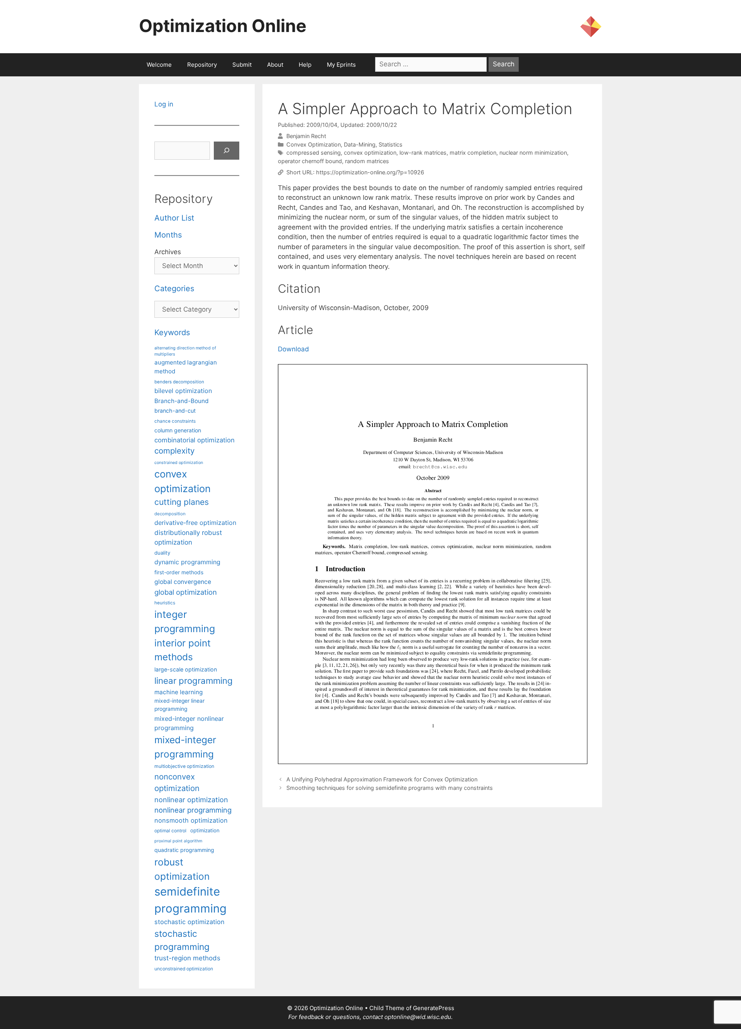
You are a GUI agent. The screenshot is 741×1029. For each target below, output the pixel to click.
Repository (202, 64)
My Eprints (341, 64)
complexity (174, 450)
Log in (163, 104)
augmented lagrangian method (185, 367)
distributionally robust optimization (188, 537)
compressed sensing (313, 152)
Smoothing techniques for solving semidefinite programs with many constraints (389, 787)
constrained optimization (178, 462)
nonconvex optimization (177, 782)
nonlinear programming (193, 810)
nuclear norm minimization (533, 152)
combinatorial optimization (194, 440)
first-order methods (178, 572)
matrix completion (473, 152)
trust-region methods (187, 958)
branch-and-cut (175, 410)
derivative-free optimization (195, 522)
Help (305, 64)
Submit (242, 64)
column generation (177, 430)
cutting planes (181, 502)
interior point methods (182, 650)
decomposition (170, 513)
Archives (167, 252)
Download (293, 349)
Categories (174, 288)
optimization (205, 830)
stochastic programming (182, 940)
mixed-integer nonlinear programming (189, 723)
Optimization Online (222, 25)
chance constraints (175, 421)
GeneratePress (433, 1008)
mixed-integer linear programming (179, 705)
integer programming (184, 622)
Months (168, 235)
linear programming (193, 680)
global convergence (182, 581)
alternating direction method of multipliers (185, 351)
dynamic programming (187, 562)
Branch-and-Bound (181, 401)
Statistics (391, 144)
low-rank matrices (423, 152)
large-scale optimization (185, 669)
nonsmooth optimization (191, 820)
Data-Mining (360, 144)
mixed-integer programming (185, 747)
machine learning (178, 692)
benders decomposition (179, 382)
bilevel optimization (183, 391)
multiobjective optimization (184, 766)
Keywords (172, 332)
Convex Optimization (313, 144)
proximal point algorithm (178, 840)
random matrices (367, 161)
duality (162, 553)
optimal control (170, 830)
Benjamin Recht (306, 136)
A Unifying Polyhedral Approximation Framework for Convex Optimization (381, 779)
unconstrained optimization (183, 969)
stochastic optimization (189, 922)
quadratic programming (184, 850)
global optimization (185, 592)
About (275, 64)
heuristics (164, 603)
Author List (174, 218)
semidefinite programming (190, 900)
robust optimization (182, 869)
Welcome (159, 64)
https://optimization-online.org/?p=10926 (370, 172)
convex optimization (370, 152)
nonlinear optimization (191, 799)
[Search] (226, 151)
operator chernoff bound (310, 161)
